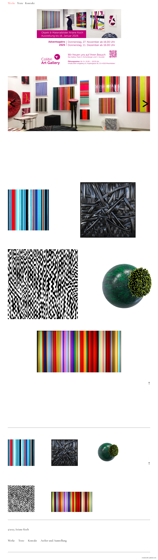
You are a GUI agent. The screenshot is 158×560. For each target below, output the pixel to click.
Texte (21, 540)
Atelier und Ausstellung (54, 540)
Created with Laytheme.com (149, 557)
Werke (11, 540)
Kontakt (32, 540)
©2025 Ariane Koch (18, 529)
